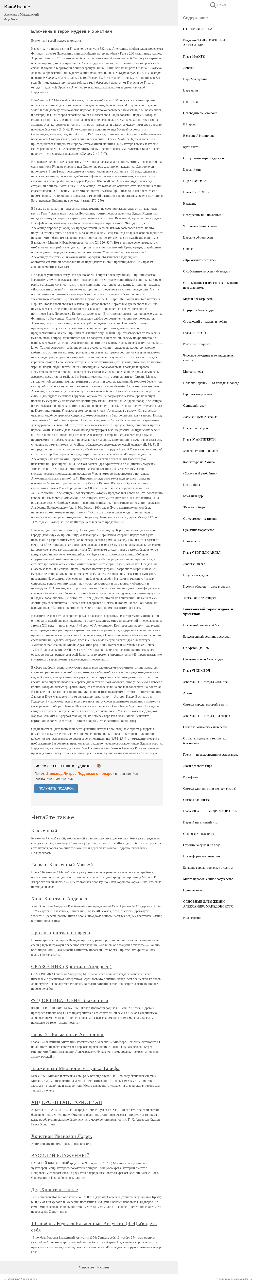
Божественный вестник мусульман (207, 636)
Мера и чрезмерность (197, 299)
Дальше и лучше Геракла (200, 416)
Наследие (189, 203)
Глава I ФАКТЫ (194, 56)
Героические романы (197, 394)
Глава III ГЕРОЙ (194, 332)
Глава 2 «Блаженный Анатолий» (67, 1034)
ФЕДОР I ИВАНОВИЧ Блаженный (69, 1000)
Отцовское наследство (198, 833)
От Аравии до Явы (196, 648)
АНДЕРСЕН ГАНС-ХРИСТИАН (66, 1102)
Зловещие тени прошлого (201, 450)
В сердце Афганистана (198, 135)
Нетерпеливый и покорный (202, 214)
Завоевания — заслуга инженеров (206, 715)
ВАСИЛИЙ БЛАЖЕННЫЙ (60, 1155)
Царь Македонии (195, 79)
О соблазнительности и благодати (206, 271)
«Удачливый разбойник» (200, 473)
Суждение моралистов (198, 530)
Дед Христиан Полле (54, 1189)
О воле (188, 248)
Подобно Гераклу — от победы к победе (211, 383)
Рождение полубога (196, 344)
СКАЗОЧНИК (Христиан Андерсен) (71, 966)
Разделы (103, 1267)
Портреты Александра (198, 310)
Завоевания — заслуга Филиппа (205, 681)
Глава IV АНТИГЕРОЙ (199, 439)
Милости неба (193, 371)
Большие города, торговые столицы (208, 867)
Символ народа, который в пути (205, 704)
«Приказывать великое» (199, 260)
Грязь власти (192, 541)
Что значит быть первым (200, 226)
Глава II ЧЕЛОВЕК (196, 192)
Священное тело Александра (203, 659)
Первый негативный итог (201, 822)
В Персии (190, 124)
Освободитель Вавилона (200, 113)
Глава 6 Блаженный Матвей (62, 864)
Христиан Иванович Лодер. (61, 1136)
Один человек (193, 890)
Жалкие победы (194, 507)
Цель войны (191, 484)
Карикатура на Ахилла (199, 462)
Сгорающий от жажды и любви (205, 321)
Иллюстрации (193, 917)
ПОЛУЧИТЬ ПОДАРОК (56, 788)
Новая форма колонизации (201, 856)
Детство (188, 67)
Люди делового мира (197, 765)
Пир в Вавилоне (194, 181)
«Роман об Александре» (199, 597)
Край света (190, 147)
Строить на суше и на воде (201, 845)
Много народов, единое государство (208, 879)
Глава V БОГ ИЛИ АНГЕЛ (202, 552)
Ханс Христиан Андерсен (60, 898)
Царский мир (192, 169)
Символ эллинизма (196, 799)
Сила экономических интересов (205, 727)
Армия (187, 693)
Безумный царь (193, 496)
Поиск (218, 5)
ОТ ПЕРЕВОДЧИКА (197, 29)
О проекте (86, 1267)
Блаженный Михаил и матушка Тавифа (75, 1068)
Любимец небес (194, 564)
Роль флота (190, 777)
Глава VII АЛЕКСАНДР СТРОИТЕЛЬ (210, 811)
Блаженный (44, 830)
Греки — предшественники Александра (210, 754)
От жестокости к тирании (201, 518)
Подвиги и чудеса (195, 575)
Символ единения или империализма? (209, 788)
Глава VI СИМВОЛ (196, 670)
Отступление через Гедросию (203, 158)
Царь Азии (190, 90)
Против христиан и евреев (60, 932)
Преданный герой (195, 428)
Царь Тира (190, 101)
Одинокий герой (194, 405)
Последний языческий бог (201, 625)
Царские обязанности (198, 237)
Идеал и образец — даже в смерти (206, 586)
